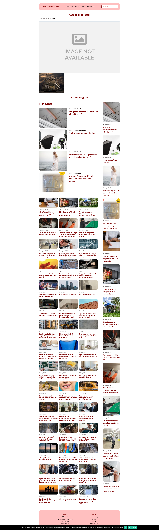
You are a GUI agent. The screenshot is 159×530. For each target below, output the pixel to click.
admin (53, 18)
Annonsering (69, 6)
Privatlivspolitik (132, 527)
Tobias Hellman (82, 130)
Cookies (83, 6)
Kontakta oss (91, 6)
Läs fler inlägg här (79, 97)
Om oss (77, 6)
